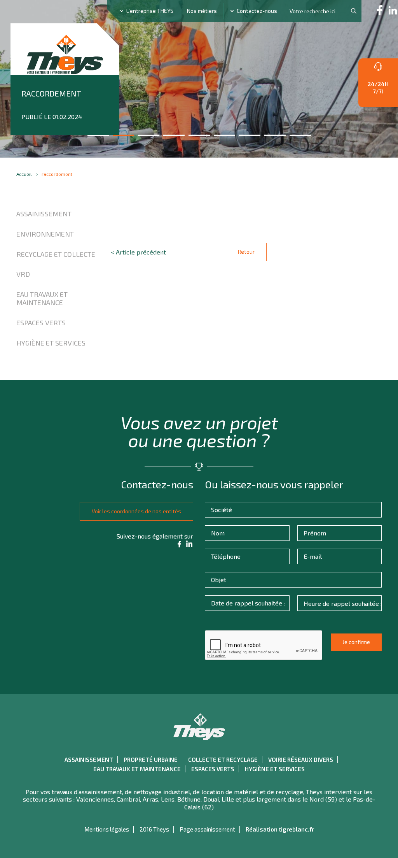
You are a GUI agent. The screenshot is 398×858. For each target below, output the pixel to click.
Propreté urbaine (151, 759)
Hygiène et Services (51, 343)
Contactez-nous (257, 10)
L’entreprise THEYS (149, 10)
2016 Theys (154, 829)
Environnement (45, 234)
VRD (23, 274)
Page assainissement (207, 829)
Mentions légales (106, 829)
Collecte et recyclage (223, 759)
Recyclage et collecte (55, 254)
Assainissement (44, 213)
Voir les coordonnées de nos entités (136, 511)
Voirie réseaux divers (300, 759)
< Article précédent (138, 252)
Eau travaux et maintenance (42, 298)
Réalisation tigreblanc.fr (280, 829)
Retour (246, 251)
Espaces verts (41, 322)
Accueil (24, 174)
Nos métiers (202, 10)
